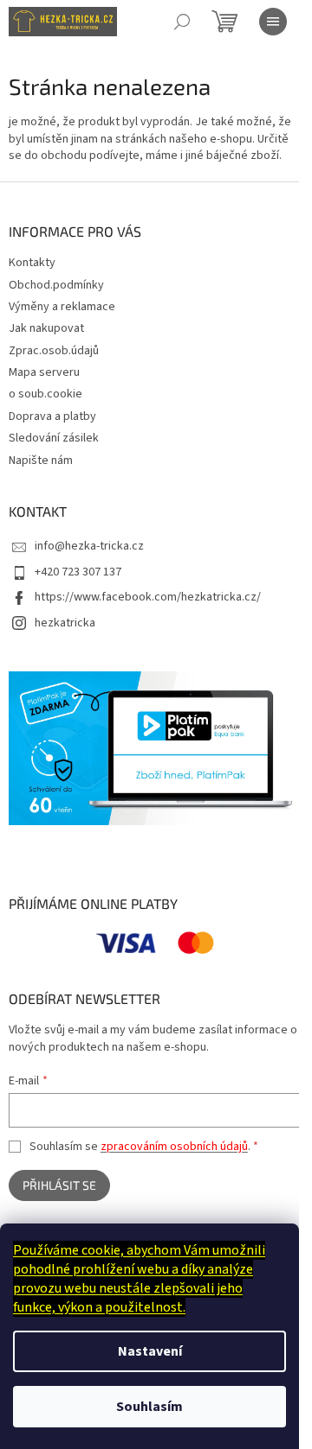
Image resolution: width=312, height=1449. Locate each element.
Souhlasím (149, 1406)
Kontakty (32, 262)
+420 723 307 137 (78, 572)
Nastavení (150, 1351)
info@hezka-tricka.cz (89, 546)
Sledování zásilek (54, 438)
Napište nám (41, 460)
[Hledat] (182, 21)
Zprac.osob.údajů (54, 350)
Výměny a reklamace (62, 306)
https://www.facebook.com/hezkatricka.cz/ (148, 597)
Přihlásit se (59, 1185)
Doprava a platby (52, 416)
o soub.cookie (45, 394)
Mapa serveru (44, 372)
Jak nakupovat (46, 328)
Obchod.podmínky (56, 285)
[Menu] (273, 21)
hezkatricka (65, 623)
